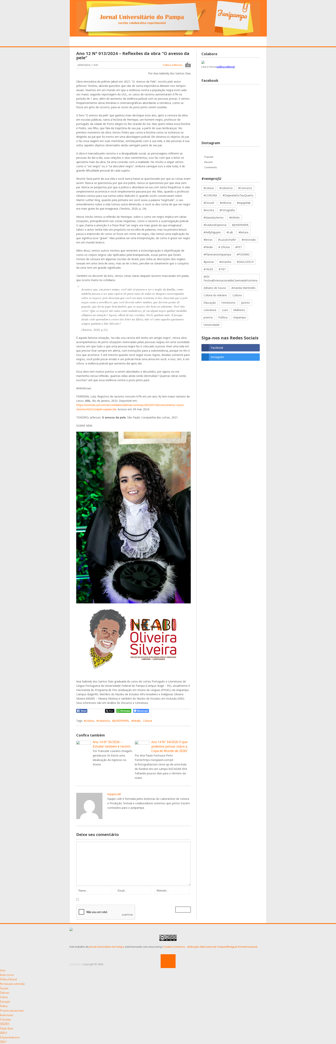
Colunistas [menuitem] (5, 1019)
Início (80, 42)
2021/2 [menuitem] (3, 1032)
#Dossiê (209, 203)
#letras (208, 239)
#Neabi (135, 720)
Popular (209, 157)
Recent (208, 162)
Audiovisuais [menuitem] (6, 1015)
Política (223, 317)
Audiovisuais (195, 42)
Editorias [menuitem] (4, 992)
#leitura (243, 232)
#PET (238, 247)
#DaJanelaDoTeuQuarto (238, 195)
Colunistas (220, 42)
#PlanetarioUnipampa (217, 254)
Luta (225, 310)
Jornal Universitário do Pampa (106, 946)
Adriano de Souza (215, 288)
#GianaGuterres (214, 217)
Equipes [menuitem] (4, 988)
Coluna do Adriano (215, 295)
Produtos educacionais (160, 42)
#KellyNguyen (212, 232)
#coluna (89, 720)
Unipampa (239, 317)
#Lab (230, 232)
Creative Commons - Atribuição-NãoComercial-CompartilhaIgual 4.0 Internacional (210, 946)
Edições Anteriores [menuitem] (9, 1037)
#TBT (222, 269)
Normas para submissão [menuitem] (12, 983)
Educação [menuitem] (5, 1001)
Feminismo (228, 302)
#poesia (209, 262)
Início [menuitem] (3, 970)
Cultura (167, 65)
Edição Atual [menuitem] (6, 1028)
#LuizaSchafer (227, 239)
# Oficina (224, 247)
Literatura (210, 310)
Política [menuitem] (4, 1006)
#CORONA (210, 195)
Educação (210, 302)
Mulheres (239, 310)
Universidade (212, 325)
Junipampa (76, 964)
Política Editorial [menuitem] (8, 979)
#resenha (225, 262)
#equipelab (244, 203)
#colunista (103, 720)
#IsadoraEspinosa (215, 225)
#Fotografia (227, 210)
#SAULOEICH (245, 262)
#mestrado (249, 239)
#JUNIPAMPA (120, 720)
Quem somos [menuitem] (7, 974)
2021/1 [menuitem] (3, 1041)
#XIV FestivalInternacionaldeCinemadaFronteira (230, 278)
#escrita (209, 210)
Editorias (127, 42)
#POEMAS (243, 254)
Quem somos (102, 42)
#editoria (225, 203)
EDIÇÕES (242, 42)
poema (208, 317)
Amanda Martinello (243, 288)
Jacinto (245, 302)
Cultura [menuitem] (4, 997)
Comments (210, 167)
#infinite (234, 217)
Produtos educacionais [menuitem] (12, 1010)
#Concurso (245, 188)
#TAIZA (208, 269)
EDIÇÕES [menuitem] (5, 1024)
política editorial (225, 66)
